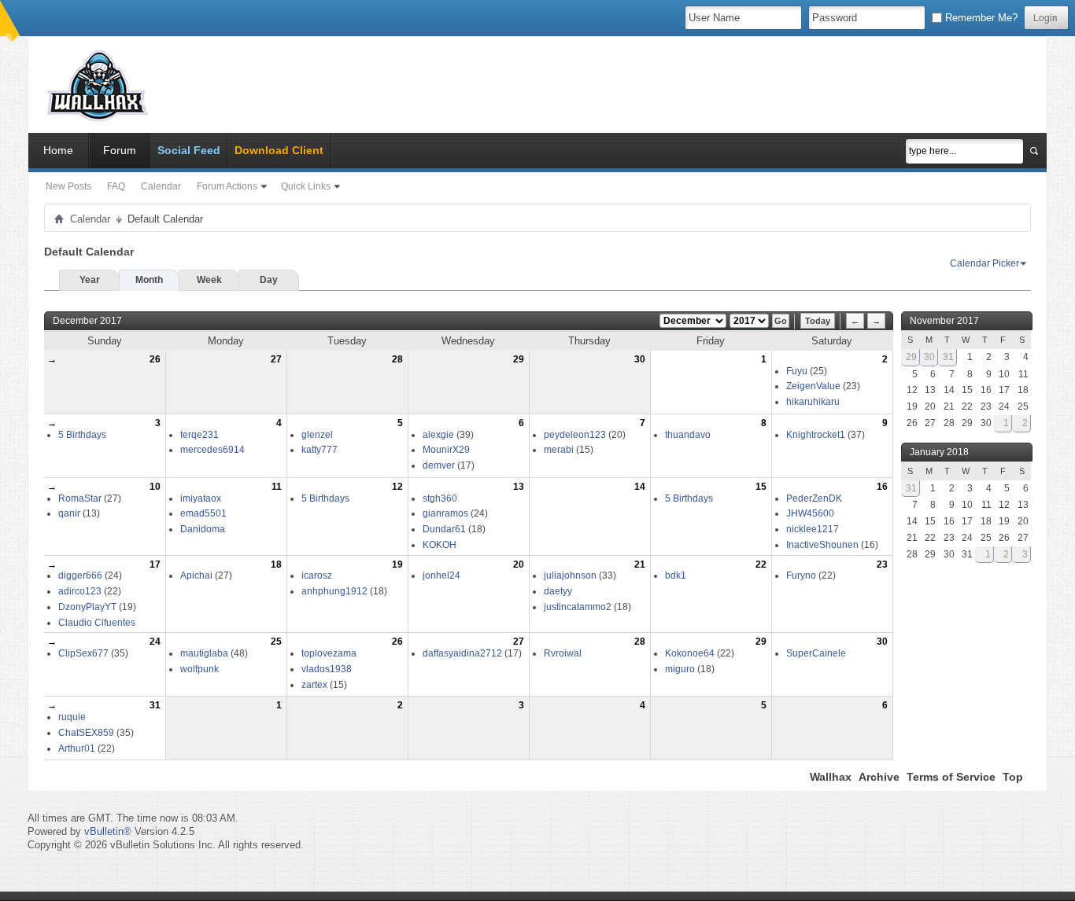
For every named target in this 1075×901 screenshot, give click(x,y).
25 (276, 641)
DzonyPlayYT (87, 606)
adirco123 (80, 591)
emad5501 (203, 513)
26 (155, 359)
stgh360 (440, 498)
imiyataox (200, 498)
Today (817, 320)
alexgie (438, 434)
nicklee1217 (812, 529)
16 (882, 486)
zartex (314, 684)
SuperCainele (816, 653)
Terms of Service (951, 776)
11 (277, 486)
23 (882, 564)
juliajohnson (570, 575)
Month (149, 279)
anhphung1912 (334, 591)
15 (761, 486)
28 (397, 359)
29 (518, 359)
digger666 (80, 575)
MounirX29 (446, 449)
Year (89, 279)
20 (518, 564)
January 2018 (939, 452)
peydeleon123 (575, 434)
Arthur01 (76, 748)
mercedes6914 (212, 449)
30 (639, 359)
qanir (69, 513)
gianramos (445, 513)
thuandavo (688, 434)
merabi (559, 449)
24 (155, 641)
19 (397, 564)
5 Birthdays (82, 434)
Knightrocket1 (815, 434)
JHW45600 (810, 513)
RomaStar (80, 498)
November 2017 (944, 320)
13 (518, 486)
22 (761, 564)
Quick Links (306, 186)
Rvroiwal (563, 653)
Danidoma (202, 529)
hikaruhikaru (813, 401)
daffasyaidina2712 (462, 653)
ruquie (72, 717)
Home (58, 150)
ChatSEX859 (86, 732)
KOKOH (439, 544)
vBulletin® (107, 831)
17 (155, 564)
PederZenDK (814, 498)
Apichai (196, 575)
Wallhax (831, 776)
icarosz (316, 575)
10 (155, 486)
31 (155, 705)
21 (639, 564)
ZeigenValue (813, 386)
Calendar (161, 186)
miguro (680, 669)
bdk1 (675, 575)
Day (269, 279)
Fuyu (796, 371)
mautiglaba (204, 653)
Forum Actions (227, 186)
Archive (879, 776)
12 (397, 486)
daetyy (558, 591)
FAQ (116, 186)
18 (276, 564)
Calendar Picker (984, 263)
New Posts (68, 186)
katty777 (319, 449)
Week (209, 279)
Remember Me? (980, 18)
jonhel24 (441, 575)
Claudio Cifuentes (96, 622)
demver (439, 465)
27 (276, 359)
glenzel (317, 434)
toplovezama (328, 653)
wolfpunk (199, 669)
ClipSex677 (83, 653)
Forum (119, 150)
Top (1013, 776)
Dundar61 (444, 529)
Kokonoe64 (690, 653)
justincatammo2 (577, 606)
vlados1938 (326, 669)
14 (639, 486)
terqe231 (199, 434)
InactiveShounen (822, 544)
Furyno (801, 575)
